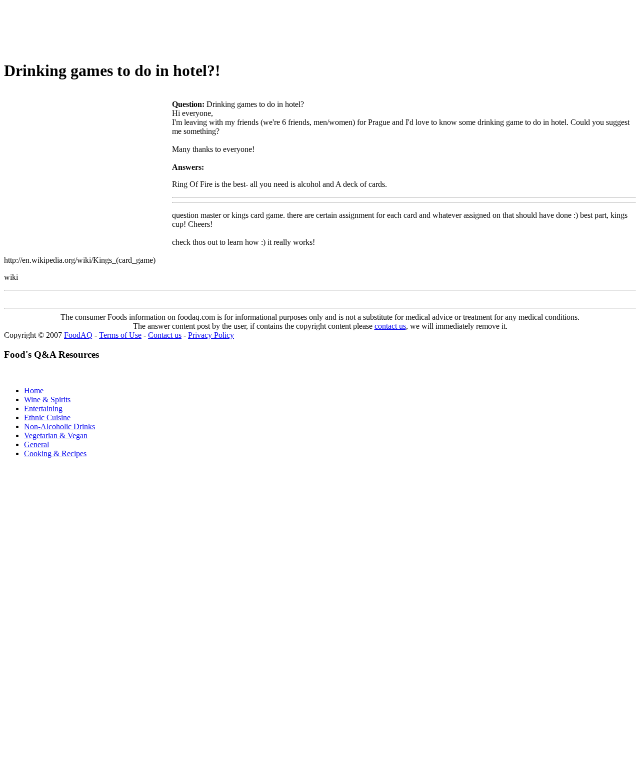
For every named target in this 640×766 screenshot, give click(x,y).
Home (34, 390)
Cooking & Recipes (55, 453)
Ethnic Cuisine (47, 417)
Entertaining (43, 408)
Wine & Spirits (47, 399)
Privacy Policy (211, 335)
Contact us (165, 335)
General (36, 444)
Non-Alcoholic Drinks (59, 426)
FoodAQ (78, 335)
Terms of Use (120, 335)
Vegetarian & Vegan (56, 435)
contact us (390, 326)
